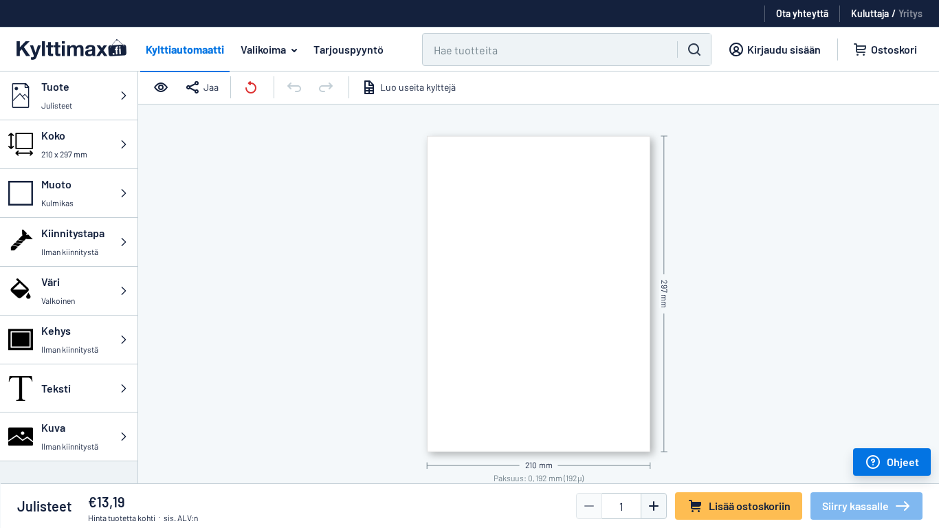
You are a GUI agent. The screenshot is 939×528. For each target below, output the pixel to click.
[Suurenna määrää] (654, 506)
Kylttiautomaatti (185, 49)
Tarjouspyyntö (348, 49)
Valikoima (263, 49)
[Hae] (694, 49)
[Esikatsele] (162, 87)
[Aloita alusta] (252, 87)
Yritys (910, 13)
